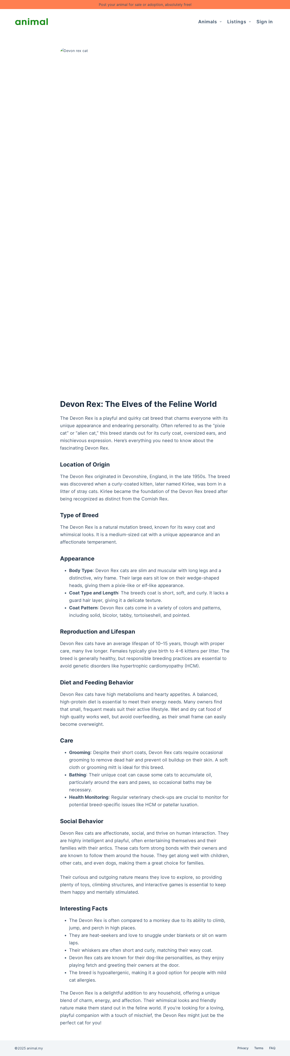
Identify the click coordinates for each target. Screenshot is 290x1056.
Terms (258, 1048)
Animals (207, 21)
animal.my (35, 1048)
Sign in (264, 21)
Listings (236, 21)
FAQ (272, 1048)
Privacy (243, 1048)
